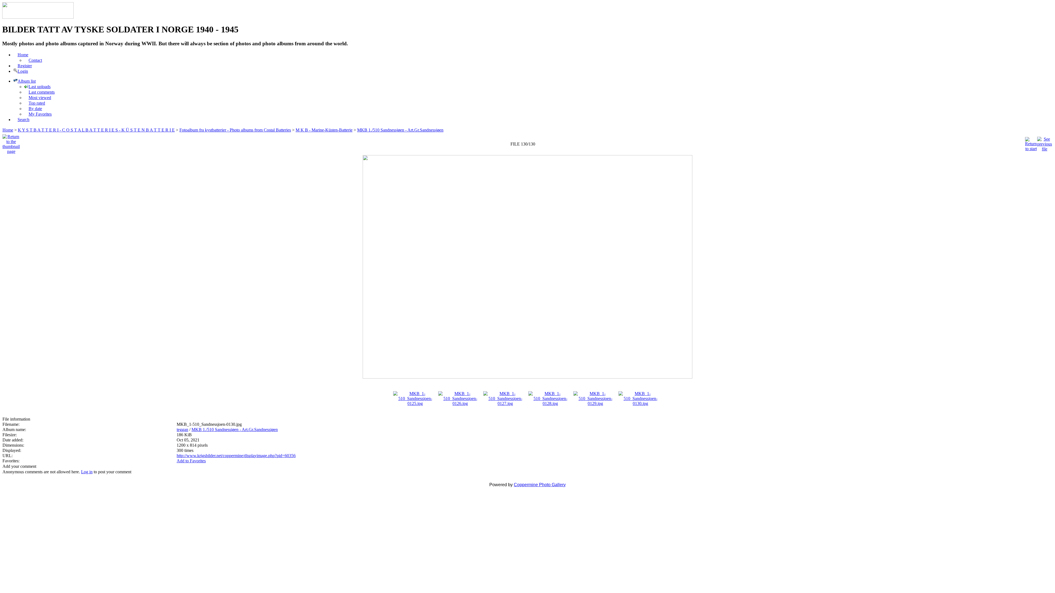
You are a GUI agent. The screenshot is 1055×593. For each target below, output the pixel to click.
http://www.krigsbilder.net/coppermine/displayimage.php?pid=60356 (236, 455)
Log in (87, 471)
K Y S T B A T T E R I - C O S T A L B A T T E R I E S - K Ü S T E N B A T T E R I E (96, 130)
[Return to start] (1031, 142)
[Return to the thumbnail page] (11, 142)
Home (7, 130)
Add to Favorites (191, 460)
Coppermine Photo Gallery (540, 484)
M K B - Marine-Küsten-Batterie (324, 130)
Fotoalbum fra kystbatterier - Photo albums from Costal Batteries (235, 130)
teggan (182, 429)
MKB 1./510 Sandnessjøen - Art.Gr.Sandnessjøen (400, 130)
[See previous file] (1044, 142)
